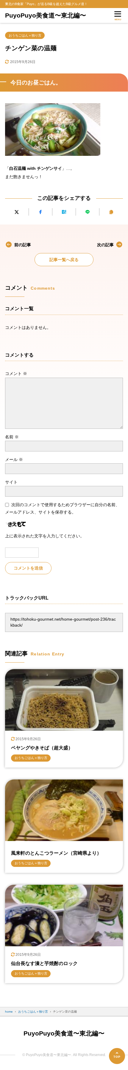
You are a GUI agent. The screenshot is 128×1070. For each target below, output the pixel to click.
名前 (12, 436)
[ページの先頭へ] (117, 1056)
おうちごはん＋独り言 (25, 35)
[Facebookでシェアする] (40, 212)
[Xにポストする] (16, 212)
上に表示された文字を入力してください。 (44, 536)
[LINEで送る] (87, 212)
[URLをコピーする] (111, 212)
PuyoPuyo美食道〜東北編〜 (45, 15)
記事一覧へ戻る (64, 259)
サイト (11, 482)
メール (14, 459)
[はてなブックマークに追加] (64, 212)
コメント (16, 373)
